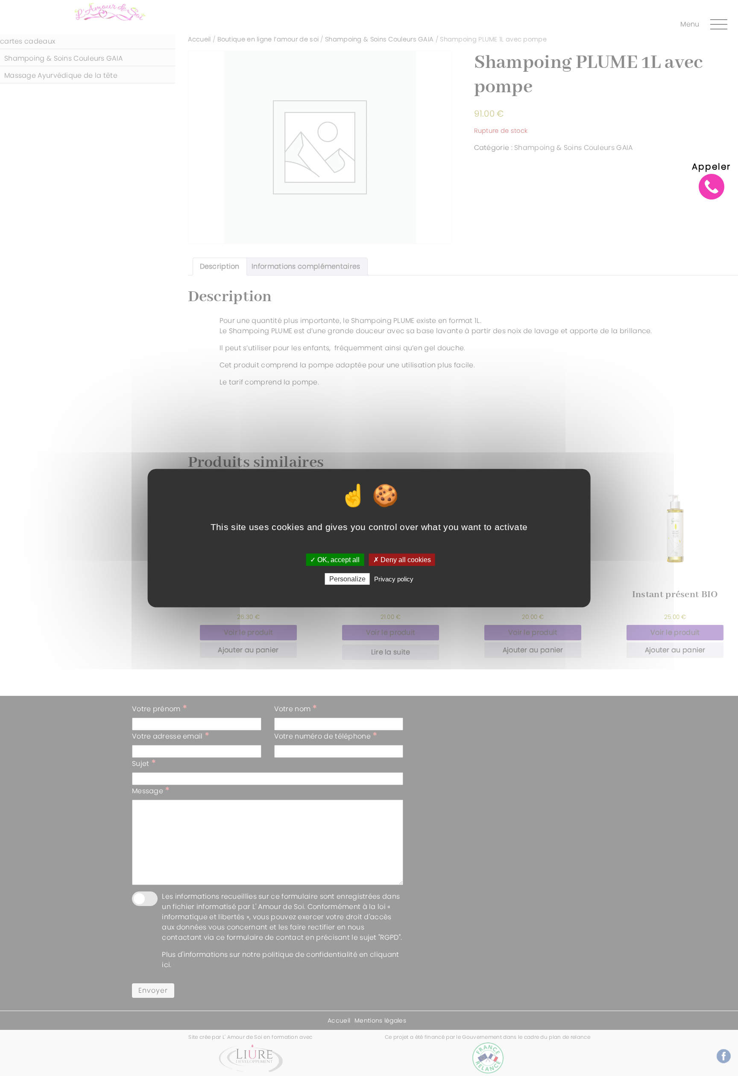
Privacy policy (393, 579)
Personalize (347, 579)
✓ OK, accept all (335, 559)
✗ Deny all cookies (402, 559)
